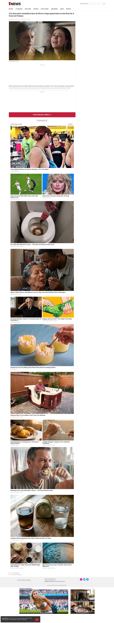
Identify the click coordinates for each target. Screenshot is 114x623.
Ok (37, 619)
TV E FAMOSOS (19, 8)
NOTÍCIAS (11, 8)
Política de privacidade (26, 580)
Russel (28, 19)
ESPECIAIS (68, 8)
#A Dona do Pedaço (16, 574)
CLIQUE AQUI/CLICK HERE (59, 581)
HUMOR (62, 8)
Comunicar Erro (41, 120)
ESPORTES (35, 8)
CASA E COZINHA (44, 8)
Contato (19, 580)
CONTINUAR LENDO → (42, 115)
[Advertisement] (42, 74)
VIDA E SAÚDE (28, 8)
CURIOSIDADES (54, 8)
